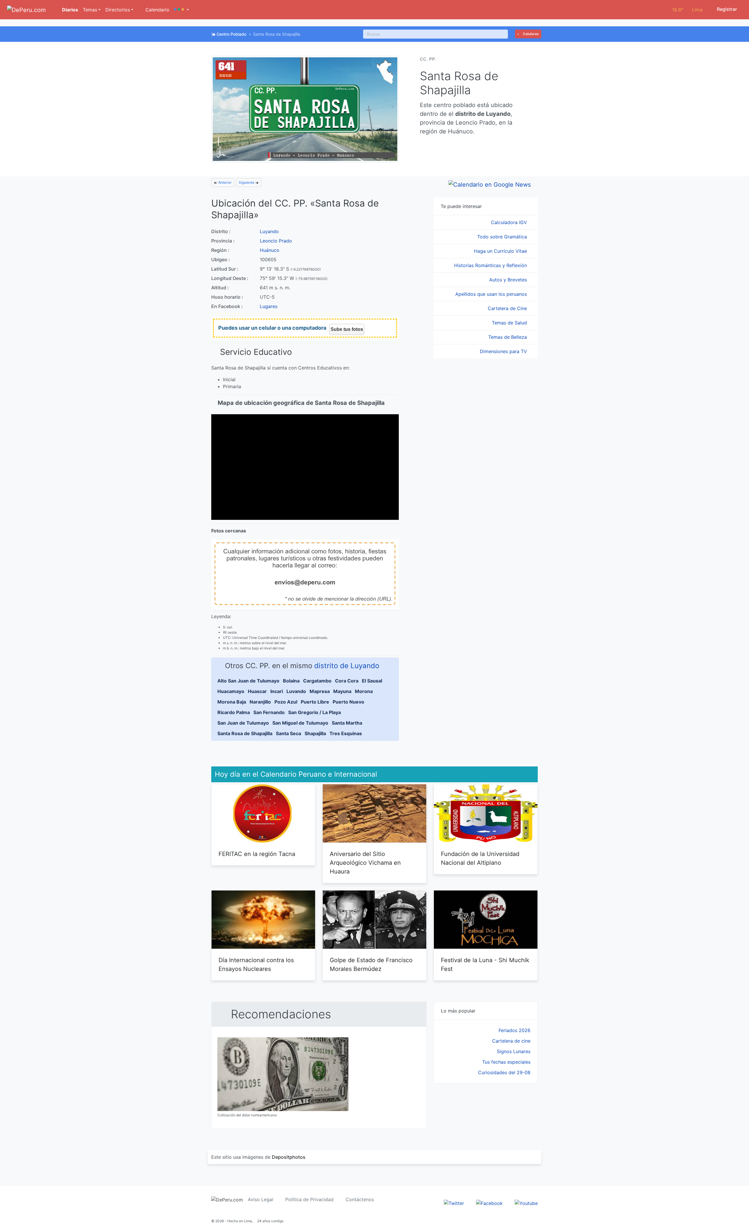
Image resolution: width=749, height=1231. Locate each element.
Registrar (726, 9)
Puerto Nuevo (348, 702)
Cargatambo (317, 681)
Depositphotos (288, 1157)
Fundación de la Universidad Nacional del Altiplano (480, 858)
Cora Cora (346, 681)
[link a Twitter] (454, 1203)
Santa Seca (288, 733)
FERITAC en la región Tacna (257, 853)
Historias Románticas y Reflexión (491, 265)
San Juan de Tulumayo (243, 723)
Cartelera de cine (511, 1041)
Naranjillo (260, 702)
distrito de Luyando (346, 665)
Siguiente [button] (247, 182)
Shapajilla (315, 733)
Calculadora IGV (509, 222)
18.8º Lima (687, 10)
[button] (181, 10)
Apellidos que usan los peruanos (491, 294)
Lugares (268, 306)
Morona (364, 691)
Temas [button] (90, 10)
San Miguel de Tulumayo (300, 723)
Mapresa (320, 691)
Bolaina (291, 681)
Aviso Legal (260, 1199)
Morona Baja (231, 702)
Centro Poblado (231, 34)
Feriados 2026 (514, 1030)
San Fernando (269, 712)
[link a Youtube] (526, 1203)
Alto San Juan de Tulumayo (248, 681)
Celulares (530, 34)
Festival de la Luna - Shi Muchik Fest (485, 964)
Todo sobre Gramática (502, 237)
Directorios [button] (117, 10)
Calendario (156, 10)
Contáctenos (360, 1199)
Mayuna (342, 691)
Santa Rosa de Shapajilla (244, 733)
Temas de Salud (510, 323)
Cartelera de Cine (508, 308)
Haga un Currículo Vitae (501, 251)
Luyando (269, 231)
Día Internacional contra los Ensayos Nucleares (256, 964)
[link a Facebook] (489, 1203)
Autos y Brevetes (508, 280)
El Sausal (372, 681)
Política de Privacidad (309, 1199)
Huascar (257, 691)
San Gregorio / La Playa (314, 712)
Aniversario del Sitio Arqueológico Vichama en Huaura (365, 862)
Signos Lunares (513, 1051)
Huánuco (269, 250)
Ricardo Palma (233, 712)
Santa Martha (347, 723)
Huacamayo (230, 691)
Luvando (296, 691)
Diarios (69, 10)
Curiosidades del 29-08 (504, 1072)
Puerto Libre (315, 702)
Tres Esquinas (345, 733)
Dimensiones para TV (504, 351)
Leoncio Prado (276, 241)
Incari (276, 691)
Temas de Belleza (508, 337)
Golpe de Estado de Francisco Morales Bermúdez (371, 964)
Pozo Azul (285, 702)
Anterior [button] (224, 182)
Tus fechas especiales (506, 1062)
